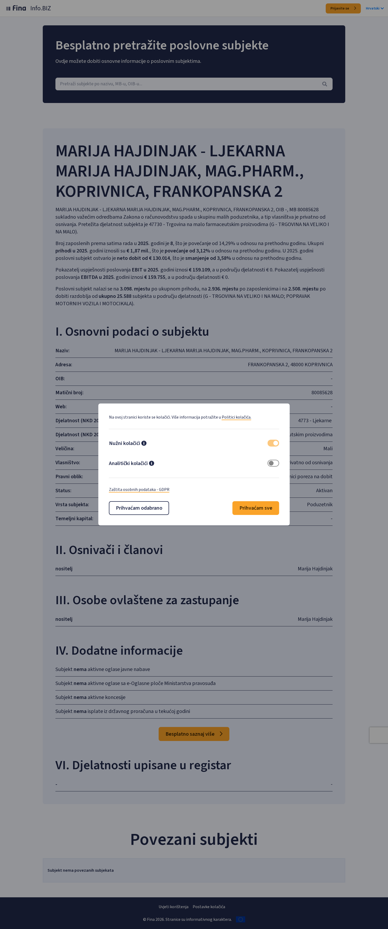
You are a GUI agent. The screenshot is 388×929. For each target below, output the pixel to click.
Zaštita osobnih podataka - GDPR (139, 489)
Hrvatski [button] (373, 8)
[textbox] (194, 84)
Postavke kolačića (209, 907)
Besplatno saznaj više (190, 734)
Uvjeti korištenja (173, 907)
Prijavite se (340, 8)
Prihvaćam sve (255, 508)
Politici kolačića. (236, 417)
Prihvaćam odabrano (139, 508)
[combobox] (194, 84)
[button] (143, 444)
